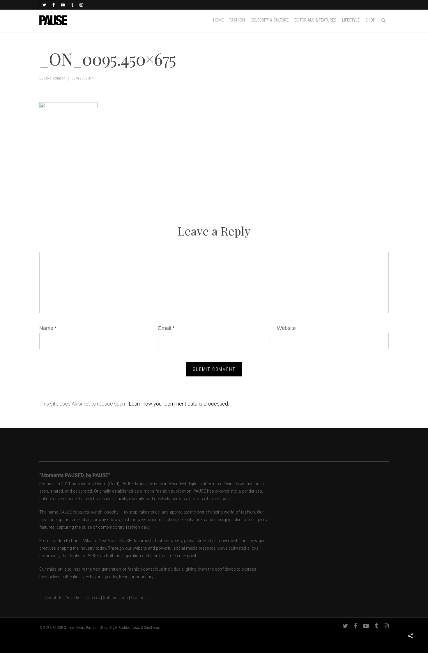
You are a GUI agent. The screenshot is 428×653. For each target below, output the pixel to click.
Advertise (74, 597)
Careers (93, 597)
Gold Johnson (55, 78)
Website (286, 328)
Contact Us (141, 597)
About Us (50, 597)
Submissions (115, 597)
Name (48, 328)
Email (166, 328)
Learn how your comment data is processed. (179, 404)
